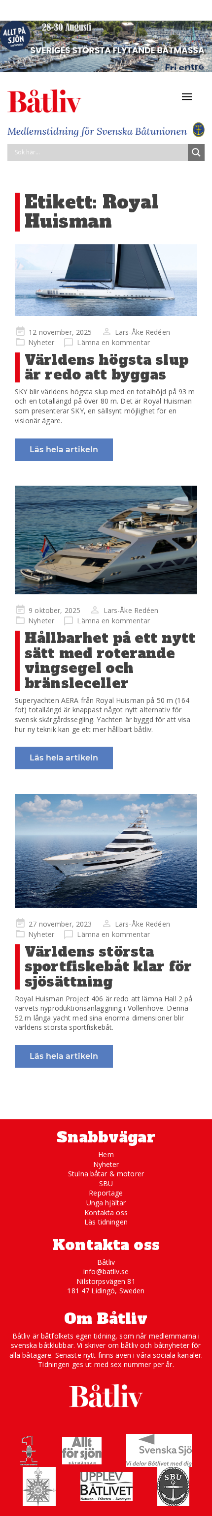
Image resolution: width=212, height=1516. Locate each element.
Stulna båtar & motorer (106, 1173)
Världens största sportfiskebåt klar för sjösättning (108, 966)
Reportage (106, 1192)
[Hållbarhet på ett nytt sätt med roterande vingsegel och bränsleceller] (106, 540)
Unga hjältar (106, 1202)
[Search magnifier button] (196, 152)
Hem (105, 1154)
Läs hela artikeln (64, 449)
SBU (106, 1183)
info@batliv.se (106, 1271)
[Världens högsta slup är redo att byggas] (106, 280)
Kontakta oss (106, 1212)
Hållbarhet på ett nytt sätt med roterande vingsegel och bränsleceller (110, 661)
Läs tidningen (106, 1221)
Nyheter (41, 342)
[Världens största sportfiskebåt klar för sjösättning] (106, 850)
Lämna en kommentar (113, 342)
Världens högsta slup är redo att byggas (106, 367)
